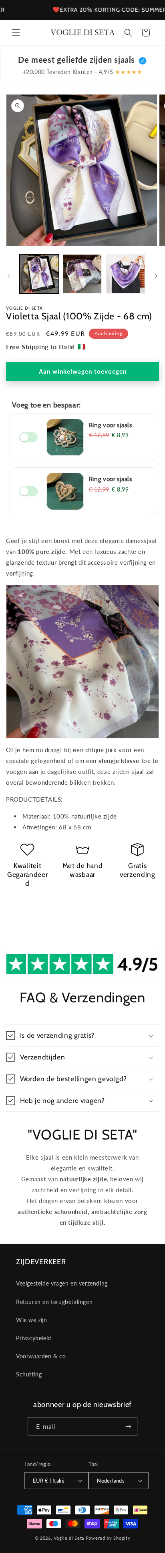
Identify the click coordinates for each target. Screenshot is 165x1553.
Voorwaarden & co (41, 1356)
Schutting (29, 1374)
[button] (16, 32)
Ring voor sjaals (110, 425)
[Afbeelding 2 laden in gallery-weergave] (82, 274)
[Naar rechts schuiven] (156, 276)
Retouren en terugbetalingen (54, 1301)
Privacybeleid (33, 1338)
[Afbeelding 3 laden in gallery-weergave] (125, 274)
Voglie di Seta (69, 1538)
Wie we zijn (31, 1319)
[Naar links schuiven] (9, 276)
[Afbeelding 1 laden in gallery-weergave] (39, 274)
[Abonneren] (128, 1426)
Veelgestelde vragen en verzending (62, 1283)
